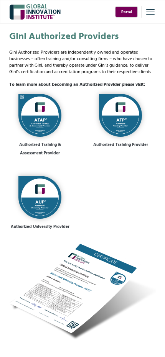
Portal (126, 12)
